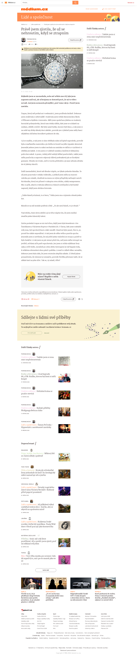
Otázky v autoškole (106, 626)
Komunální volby (25, 628)
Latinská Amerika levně (91, 626)
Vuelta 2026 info (41, 616)
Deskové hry (80, 638)
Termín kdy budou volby (27, 623)
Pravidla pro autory (89, 648)
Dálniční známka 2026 (107, 618)
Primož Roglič (41, 626)
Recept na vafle (73, 626)
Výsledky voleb (25, 621)
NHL (54, 628)
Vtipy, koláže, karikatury (32, 453)
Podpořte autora (74, 40)
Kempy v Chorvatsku (90, 616)
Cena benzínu (79, 633)
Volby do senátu (25, 626)
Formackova (31, 39)
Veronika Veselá (27, 484)
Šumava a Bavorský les (91, 621)
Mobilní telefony (43, 638)
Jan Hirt (39, 621)
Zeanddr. (24, 450)
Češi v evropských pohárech (92, 633)
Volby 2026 (24, 616)
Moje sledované (92, 9)
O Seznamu (40, 648)
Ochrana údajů (77, 648)
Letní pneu (73, 638)
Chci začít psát (110, 9)
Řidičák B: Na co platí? (107, 623)
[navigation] (2, 2)
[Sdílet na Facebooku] (79, 299)
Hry (23, 556)
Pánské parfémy (105, 638)
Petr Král (25, 501)
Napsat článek (71, 276)
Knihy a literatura (94, 45)
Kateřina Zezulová (28, 535)
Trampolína (60, 635)
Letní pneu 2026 (105, 616)
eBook (25, 44)
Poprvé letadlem (89, 618)
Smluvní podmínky (51, 648)
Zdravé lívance (73, 621)
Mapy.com (50, 633)
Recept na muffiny (74, 618)
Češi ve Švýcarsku (90, 623)
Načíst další (46, 570)
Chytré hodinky (96, 638)
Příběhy (24, 538)
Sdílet (32, 44)
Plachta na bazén (50, 635)
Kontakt (68, 648)
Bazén (43, 635)
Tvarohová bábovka (74, 623)
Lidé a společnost (28, 425)
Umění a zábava (94, 34)
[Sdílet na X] (82, 299)
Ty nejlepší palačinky (74, 616)
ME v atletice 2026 (58, 623)
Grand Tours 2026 (42, 628)
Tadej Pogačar (41, 623)
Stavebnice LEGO (54, 638)
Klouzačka (73, 635)
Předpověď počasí (59, 633)
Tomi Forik (25, 467)
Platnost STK (104, 628)
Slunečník (66, 635)
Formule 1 (56, 626)
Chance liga (56, 616)
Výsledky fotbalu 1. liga (59, 618)
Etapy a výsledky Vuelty (43, 618)
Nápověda (62, 648)
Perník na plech (73, 628)
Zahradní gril (95, 635)
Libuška (24, 518)
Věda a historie (27, 470)
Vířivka (101, 635)
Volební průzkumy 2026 (27, 618)
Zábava (36, 305)
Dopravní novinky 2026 (107, 621)
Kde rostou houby (70, 633)
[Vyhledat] (75, 2)
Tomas (23, 552)
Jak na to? (46, 333)
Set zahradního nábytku (83, 635)
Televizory (87, 638)
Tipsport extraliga (58, 621)
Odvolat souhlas (102, 648)
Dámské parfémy (64, 638)
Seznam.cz (131, 2)
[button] (52, 71)
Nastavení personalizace (68, 650)
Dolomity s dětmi (90, 628)
